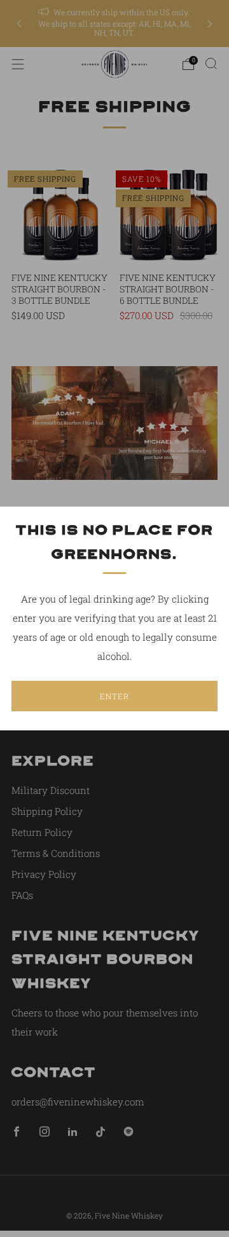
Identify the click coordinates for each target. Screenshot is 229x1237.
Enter (114, 696)
